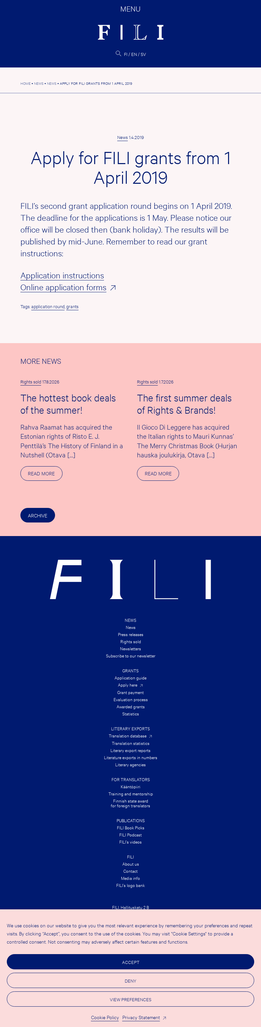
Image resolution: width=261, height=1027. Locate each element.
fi (125, 54)
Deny (130, 980)
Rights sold (30, 381)
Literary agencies (130, 764)
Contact (130, 870)
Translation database (127, 735)
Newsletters (130, 648)
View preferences (130, 999)
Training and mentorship (130, 793)
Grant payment (130, 692)
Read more (45, 475)
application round (48, 306)
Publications (131, 820)
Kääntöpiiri (130, 786)
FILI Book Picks (130, 827)
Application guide (130, 677)
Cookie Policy (105, 1017)
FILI (130, 856)
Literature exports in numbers (130, 757)
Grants (130, 670)
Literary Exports (130, 728)
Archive (37, 515)
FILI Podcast (130, 834)
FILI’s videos (130, 841)
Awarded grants (131, 706)
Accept (130, 962)
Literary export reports (130, 750)
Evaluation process (131, 699)
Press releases (130, 634)
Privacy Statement (141, 1017)
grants (72, 306)
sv (143, 54)
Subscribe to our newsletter (130, 655)
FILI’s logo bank (130, 885)
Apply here (127, 684)
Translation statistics (131, 742)
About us (130, 863)
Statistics (130, 713)
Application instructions (62, 275)
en (134, 54)
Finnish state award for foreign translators (130, 803)
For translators (130, 779)
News (122, 137)
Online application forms (63, 287)
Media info (130, 877)
